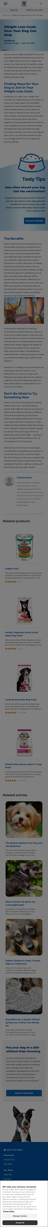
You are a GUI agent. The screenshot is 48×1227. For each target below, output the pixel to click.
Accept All (20, 1223)
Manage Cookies (20, 1216)
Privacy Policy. (9, 1211)
